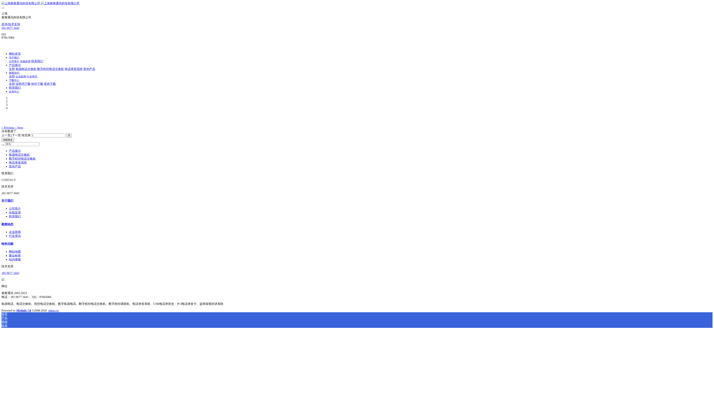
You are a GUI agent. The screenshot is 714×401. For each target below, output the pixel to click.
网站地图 (15, 251)
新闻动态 (7, 224)
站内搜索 (15, 259)
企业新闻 (15, 232)
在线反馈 (15, 212)
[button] (8, 127)
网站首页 (15, 53)
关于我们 (7, 200)
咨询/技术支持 (10, 24)
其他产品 (15, 166)
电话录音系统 (18, 162)
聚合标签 (15, 255)
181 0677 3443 (10, 28)
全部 (12, 69)
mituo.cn (53, 310)
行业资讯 (15, 235)
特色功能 (7, 243)
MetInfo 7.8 (23, 310)
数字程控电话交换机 (22, 158)
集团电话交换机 (19, 154)
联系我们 (15, 216)
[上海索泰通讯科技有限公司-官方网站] (357, 3)
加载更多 (8, 139)
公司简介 (15, 208)
